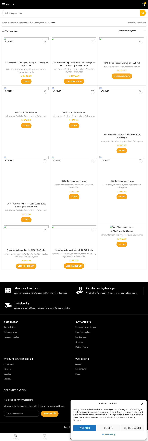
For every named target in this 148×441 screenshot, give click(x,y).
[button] (142, 403)
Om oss (79, 342)
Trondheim (9, 364)
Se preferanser (132, 428)
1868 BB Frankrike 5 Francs (122, 181)
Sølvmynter (30, 72)
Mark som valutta (11, 337)
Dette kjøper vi (81, 347)
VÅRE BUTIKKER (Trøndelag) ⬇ (19, 359)
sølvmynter (39, 22)
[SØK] (143, 13)
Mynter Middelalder (38, 254)
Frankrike (23, 69)
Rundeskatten (10, 327)
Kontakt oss (80, 337)
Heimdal (7, 369)
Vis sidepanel (11, 31)
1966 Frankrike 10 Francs (74, 112)
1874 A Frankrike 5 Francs (122, 231)
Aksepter (85, 428)
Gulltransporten (10, 332)
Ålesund (79, 364)
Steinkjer (7, 374)
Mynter (13, 22)
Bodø (77, 374)
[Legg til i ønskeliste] (44, 41)
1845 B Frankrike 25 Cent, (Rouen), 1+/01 (122, 63)
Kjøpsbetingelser (82, 332)
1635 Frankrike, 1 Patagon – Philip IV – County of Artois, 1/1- (26, 64)
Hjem (4, 22)
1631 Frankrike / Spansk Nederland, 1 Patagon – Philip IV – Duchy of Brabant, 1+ (74, 64)
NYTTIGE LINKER (83, 322)
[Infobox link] (38, 291)
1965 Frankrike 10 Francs (26, 112)
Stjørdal (7, 378)
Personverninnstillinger (85, 327)
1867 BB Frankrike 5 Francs (74, 181)
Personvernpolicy (108, 434)
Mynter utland (25, 22)
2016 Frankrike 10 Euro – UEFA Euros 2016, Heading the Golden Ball (26, 205)
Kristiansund (80, 369)
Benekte (108, 428)
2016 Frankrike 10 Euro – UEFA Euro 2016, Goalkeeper (122, 136)
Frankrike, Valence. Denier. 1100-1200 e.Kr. (26, 250)
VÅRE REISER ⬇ (82, 359)
